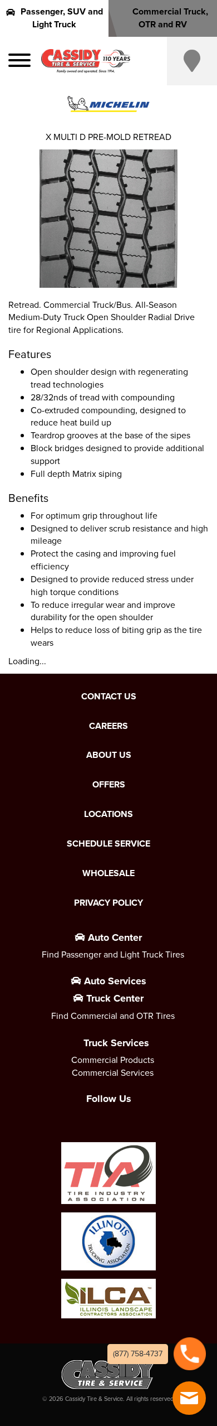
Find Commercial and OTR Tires (113, 1015)
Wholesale (108, 873)
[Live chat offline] (189, 1398)
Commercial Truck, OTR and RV (170, 18)
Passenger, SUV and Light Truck (62, 18)
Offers (108, 785)
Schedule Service (108, 844)
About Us (108, 755)
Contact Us (108, 696)
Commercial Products (112, 1059)
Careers (108, 726)
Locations (108, 814)
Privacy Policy (108, 903)
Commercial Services (113, 1072)
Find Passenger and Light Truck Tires (113, 954)
